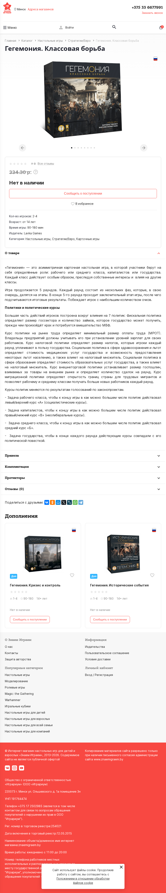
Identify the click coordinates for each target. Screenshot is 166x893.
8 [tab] (94, 147)
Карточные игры (87, 239)
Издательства (95, 646)
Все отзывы (46, 163)
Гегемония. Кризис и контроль (35, 585)
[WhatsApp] (75, 502)
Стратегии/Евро (63, 239)
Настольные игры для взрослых (27, 718)
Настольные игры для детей (25, 712)
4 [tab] (81, 147)
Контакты (11, 653)
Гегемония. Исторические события (119, 585)
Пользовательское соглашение (107, 653)
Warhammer (12, 700)
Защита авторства (18, 659)
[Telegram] (80, 502)
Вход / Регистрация (99, 675)
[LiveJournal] (69, 502)
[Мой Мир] (58, 502)
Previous (22, 147)
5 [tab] (84, 147)
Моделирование (16, 681)
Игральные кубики (18, 706)
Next (143, 147)
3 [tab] (78, 147)
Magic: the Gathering (19, 693)
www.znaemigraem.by (108, 759)
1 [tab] (71, 147)
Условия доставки (98, 659)
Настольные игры (38, 239)
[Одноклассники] (52, 502)
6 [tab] (87, 147)
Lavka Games (33, 233)
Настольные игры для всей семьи (29, 725)
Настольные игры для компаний (27, 731)
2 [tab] (75, 147)
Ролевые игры (15, 687)
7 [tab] (91, 147)
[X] (63, 502)
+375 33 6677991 (147, 7)
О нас (9, 646)
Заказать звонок (152, 12)
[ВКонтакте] (46, 502)
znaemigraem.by (29, 845)
